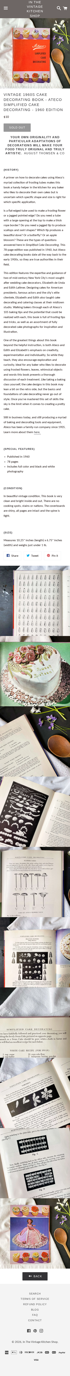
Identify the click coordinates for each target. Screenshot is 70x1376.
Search (35, 1293)
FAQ (35, 1314)
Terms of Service (35, 1298)
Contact (35, 1320)
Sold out (17, 127)
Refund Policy (35, 1304)
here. (37, 432)
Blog (35, 1309)
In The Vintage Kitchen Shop (35, 9)
